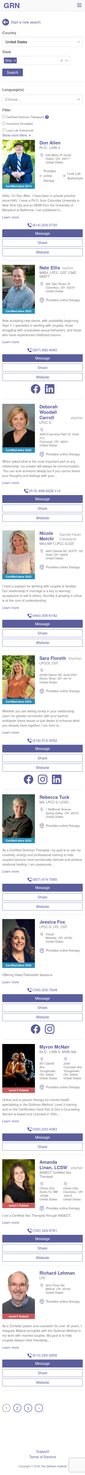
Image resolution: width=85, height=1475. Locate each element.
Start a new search (25, 22)
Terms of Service (42, 1456)
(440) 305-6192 (44, 615)
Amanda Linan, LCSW (53, 1165)
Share (42, 242)
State (6, 51)
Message (42, 233)
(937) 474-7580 (44, 879)
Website (42, 252)
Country (9, 32)
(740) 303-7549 (44, 989)
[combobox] (36, 60)
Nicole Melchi (46, 536)
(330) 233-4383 (44, 1129)
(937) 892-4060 (44, 349)
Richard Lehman (57, 1272)
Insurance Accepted (19, 123)
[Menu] (79, 5)
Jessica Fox (52, 921)
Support (42, 1451)
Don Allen (50, 142)
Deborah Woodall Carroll (48, 412)
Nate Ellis (49, 267)
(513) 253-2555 (44, 1355)
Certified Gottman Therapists (27, 117)
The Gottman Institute (54, 1466)
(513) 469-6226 (41, 490)
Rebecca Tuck (54, 797)
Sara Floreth (52, 658)
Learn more (10, 217)
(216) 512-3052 (44, 740)
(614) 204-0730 (44, 224)
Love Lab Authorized (19, 130)
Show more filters (14, 135)
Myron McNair (54, 1046)
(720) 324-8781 (44, 1230)
